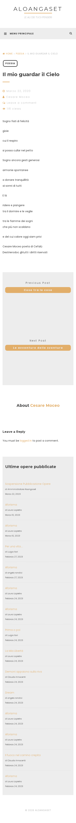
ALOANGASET (38, 9)
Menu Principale (22, 33)
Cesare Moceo (18, 97)
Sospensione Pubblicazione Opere (28, 484)
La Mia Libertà (14, 651)
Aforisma (11, 504)
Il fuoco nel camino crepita (23, 755)
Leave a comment (22, 103)
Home (9, 53)
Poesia (20, 53)
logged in (26, 440)
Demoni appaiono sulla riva (23, 671)
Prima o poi (12, 630)
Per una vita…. (14, 546)
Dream (9, 692)
